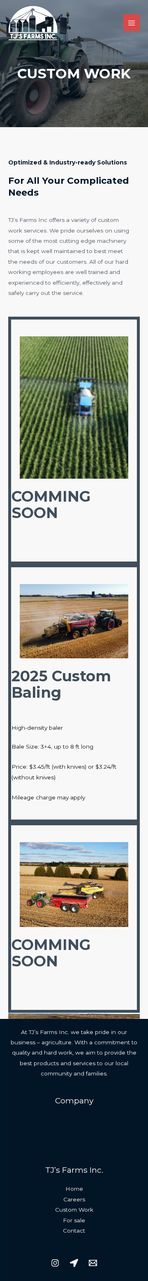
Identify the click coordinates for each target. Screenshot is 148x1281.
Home (74, 1188)
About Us (74, 1119)
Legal (74, 1140)
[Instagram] (55, 1263)
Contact (74, 1230)
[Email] (93, 1263)
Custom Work (74, 1209)
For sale (74, 1220)
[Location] (74, 1263)
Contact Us (74, 1150)
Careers (74, 1129)
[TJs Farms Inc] (33, 23)
